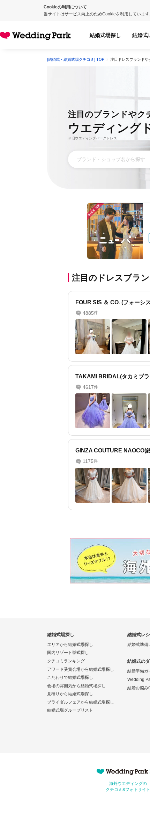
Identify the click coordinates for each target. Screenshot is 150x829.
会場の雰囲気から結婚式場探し (76, 685)
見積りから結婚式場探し (70, 693)
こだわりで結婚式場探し (70, 677)
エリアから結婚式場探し (70, 644)
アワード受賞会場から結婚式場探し (80, 669)
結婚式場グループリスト (70, 710)
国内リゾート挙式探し (68, 652)
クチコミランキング (66, 661)
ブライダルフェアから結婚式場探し (80, 702)
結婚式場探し (105, 35)
